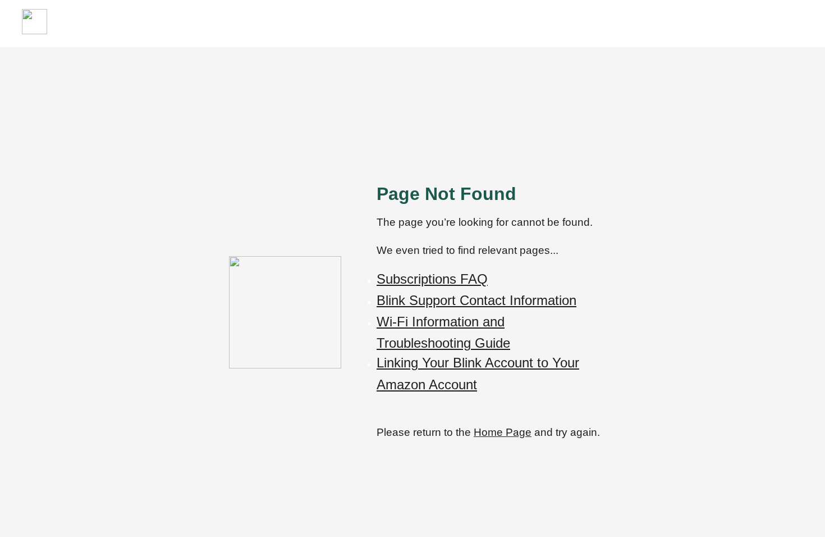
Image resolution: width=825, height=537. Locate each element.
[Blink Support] (34, 31)
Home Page (502, 432)
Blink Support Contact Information (476, 300)
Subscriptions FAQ (432, 278)
